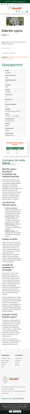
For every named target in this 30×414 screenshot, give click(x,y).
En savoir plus (17, 411)
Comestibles (19, 57)
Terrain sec (4, 59)
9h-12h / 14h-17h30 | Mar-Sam (16, 4)
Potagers (25, 57)
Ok (10, 411)
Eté (6, 82)
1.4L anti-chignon (9, 120)
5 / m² (6, 106)
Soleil (6, 87)
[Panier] (22, 11)
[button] (27, 11)
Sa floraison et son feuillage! (12, 116)
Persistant (7, 91)
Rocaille (18, 111)
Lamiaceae (8, 72)
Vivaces (10, 59)
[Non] (27, 408)
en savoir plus (21, 1)
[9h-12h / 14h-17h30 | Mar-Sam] (7, 4)
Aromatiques (11, 57)
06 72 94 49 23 (18, 398)
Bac (6, 111)
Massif (13, 111)
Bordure (10, 111)
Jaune (6, 77)
